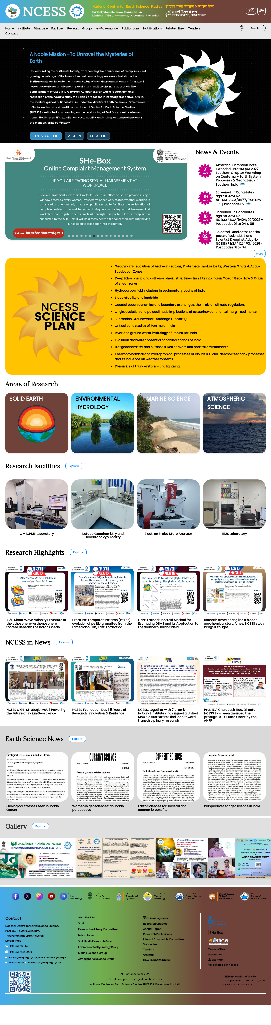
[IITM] (205, 900)
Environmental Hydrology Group (98, 947)
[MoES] (87, 900)
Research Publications (157, 934)
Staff (81, 923)
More (259, 253)
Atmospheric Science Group (96, 959)
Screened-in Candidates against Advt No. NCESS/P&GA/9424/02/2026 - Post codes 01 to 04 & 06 (239, 218)
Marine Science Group (92, 953)
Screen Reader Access (223, 965)
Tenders (194, 28)
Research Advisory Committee (98, 929)
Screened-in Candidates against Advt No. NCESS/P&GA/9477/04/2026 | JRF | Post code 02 (239, 198)
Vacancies (150, 944)
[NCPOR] (238, 900)
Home (9, 28)
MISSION (98, 135)
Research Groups (80, 28)
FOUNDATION (46, 135)
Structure (41, 28)
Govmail (148, 955)
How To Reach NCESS (157, 960)
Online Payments (157, 918)
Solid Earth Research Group (95, 941)
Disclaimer (215, 954)
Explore (74, 466)
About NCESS (86, 917)
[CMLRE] (117, 900)
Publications (131, 28)
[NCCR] (148, 900)
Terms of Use (216, 949)
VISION (74, 135)
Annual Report (152, 929)
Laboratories (86, 935)
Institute (24, 28)
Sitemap (217, 960)
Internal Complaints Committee (163, 939)
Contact (11, 33)
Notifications (152, 28)
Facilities (57, 28)
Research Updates (155, 924)
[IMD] (176, 900)
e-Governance (107, 28)
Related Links (175, 28)
